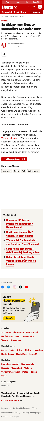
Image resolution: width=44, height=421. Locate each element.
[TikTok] (20, 287)
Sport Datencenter (10, 364)
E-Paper (7, 2)
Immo (18, 2)
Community (28, 336)
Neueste (36, 12)
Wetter (4, 340)
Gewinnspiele (27, 364)
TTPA (34, 408)
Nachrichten (14, 16)
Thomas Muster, (9, 138)
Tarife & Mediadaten (21, 408)
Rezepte (5, 368)
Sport (16, 12)
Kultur (20, 350)
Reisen (34, 372)
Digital (28, 350)
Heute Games (7, 354)
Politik (22, 16)
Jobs (26, 2)
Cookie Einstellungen (10, 416)
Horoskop (38, 350)
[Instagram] (14, 287)
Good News (6, 171)
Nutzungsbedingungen (31, 412)
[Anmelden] (34, 6)
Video (4, 376)
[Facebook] (2, 287)
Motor (25, 372)
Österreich (7, 12)
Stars (3, 350)
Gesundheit (16, 368)
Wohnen (28, 368)
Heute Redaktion (17, 43)
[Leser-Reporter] (29, 6)
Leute (11, 350)
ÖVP (23, 171)
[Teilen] (4, 54)
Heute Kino (21, 354)
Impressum (6, 408)
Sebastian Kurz (33, 171)
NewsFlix (36, 2)
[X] (8, 287)
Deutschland (32, 332)
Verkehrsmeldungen (10, 372)
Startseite (4, 16)
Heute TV (33, 354)
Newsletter (16, 340)
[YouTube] (26, 287)
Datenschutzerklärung (10, 412)
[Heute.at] (7, 7)
